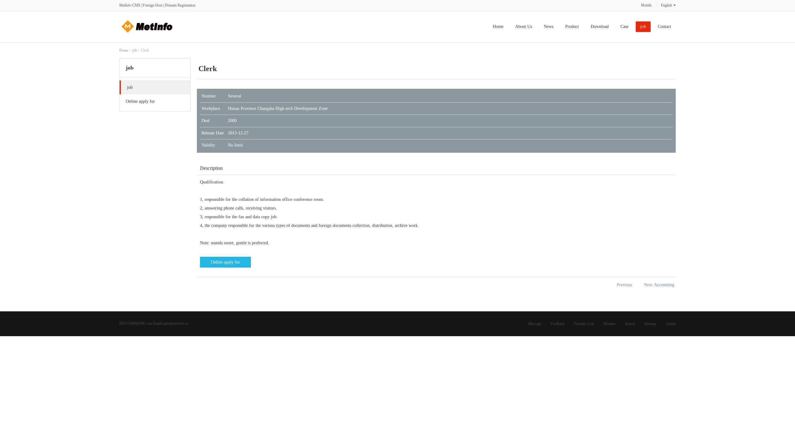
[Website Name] (147, 34)
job (643, 26)
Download (600, 26)
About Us (523, 26)
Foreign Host (152, 5)
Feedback (558, 324)
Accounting (664, 284)
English (666, 5)
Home (498, 26)
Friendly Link (584, 324)
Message (534, 324)
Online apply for (225, 262)
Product (572, 26)
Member (609, 324)
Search (630, 324)
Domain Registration (180, 5)
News (548, 26)
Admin (671, 324)
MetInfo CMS (129, 5)
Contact (664, 26)
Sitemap (650, 324)
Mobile (646, 5)
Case (624, 26)
